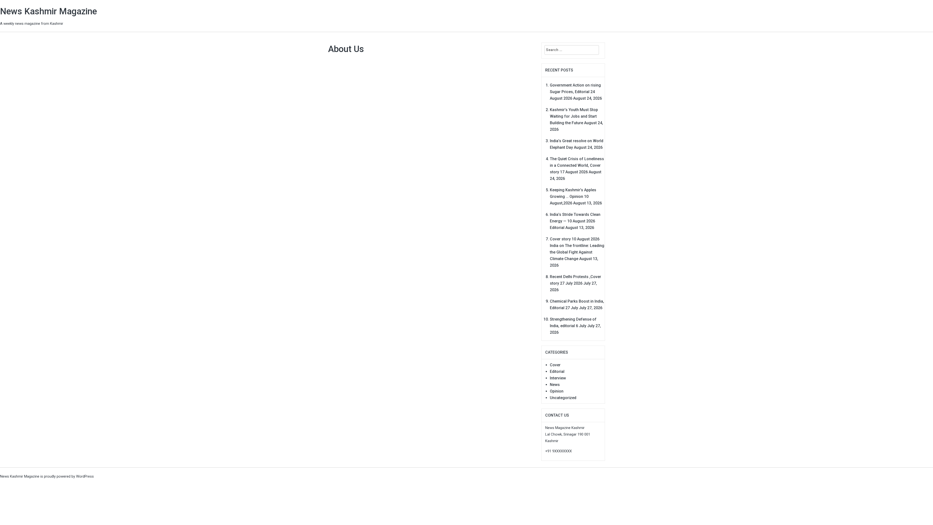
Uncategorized (563, 397)
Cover (555, 365)
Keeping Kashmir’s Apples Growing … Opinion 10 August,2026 (573, 196)
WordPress (85, 476)
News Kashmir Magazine (48, 11)
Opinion (556, 391)
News (555, 384)
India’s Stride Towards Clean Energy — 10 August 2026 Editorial (575, 221)
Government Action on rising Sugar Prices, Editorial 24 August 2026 (575, 92)
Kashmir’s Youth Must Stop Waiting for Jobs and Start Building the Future (574, 116)
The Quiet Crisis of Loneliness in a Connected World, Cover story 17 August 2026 (577, 165)
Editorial (557, 371)
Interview (558, 378)
